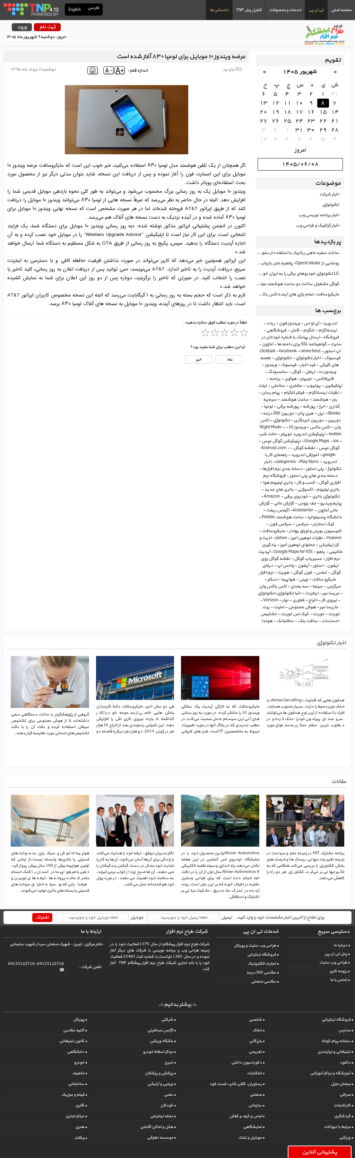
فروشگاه (331, 337)
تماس (321, 572)
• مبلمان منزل (342, 1084)
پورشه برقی (288, 406)
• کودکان (168, 1105)
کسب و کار (306, 482)
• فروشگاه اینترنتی (263, 954)
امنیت (279, 607)
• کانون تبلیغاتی (73, 1041)
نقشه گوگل (304, 448)
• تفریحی (257, 1052)
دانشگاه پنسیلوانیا (324, 517)
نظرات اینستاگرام (323, 392)
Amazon (272, 496)
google (329, 455)
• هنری (81, 1127)
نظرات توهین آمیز (307, 538)
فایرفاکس (324, 378)
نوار (285, 600)
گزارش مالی (284, 503)
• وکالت (80, 1138)
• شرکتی (168, 1019)
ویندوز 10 (297, 427)
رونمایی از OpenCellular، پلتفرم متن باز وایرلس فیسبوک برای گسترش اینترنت (297, 263)
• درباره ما (342, 945)
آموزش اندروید (305, 455)
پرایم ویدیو (331, 503)
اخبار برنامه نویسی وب (318, 215)
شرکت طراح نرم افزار (187, 932)
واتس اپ (285, 565)
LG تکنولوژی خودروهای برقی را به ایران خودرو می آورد (297, 273)
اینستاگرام (327, 330)
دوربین (333, 420)
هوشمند (320, 399)
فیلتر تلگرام (294, 392)
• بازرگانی (257, 1041)
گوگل (296, 371)
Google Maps (316, 441)
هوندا (266, 621)
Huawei (334, 538)
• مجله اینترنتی (163, 1116)
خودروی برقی (296, 496)
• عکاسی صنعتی (265, 981)
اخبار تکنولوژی (308, 358)
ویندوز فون (289, 323)
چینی (303, 579)
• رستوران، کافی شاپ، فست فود (237, 1084)
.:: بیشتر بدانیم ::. (177, 1005)
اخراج (312, 600)
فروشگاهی (276, 330)
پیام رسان (270, 392)
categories (285, 461)
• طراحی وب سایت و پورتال (256, 945)
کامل (294, 330)
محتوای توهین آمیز (297, 544)
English (74, 9)
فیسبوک (288, 365)
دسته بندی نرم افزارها (282, 468)
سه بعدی (300, 586)
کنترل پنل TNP (249, 10)
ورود (22, 27)
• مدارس (345, 1030)
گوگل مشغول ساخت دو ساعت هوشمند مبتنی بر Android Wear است (297, 284)
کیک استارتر (323, 524)
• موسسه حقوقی (161, 1137)
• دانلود (346, 1062)
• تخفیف (79, 1073)
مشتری (295, 385)
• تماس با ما (340, 980)
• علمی (170, 1095)
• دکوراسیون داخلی (248, 1062)
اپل (320, 413)
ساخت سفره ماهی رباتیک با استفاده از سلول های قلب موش (297, 252)
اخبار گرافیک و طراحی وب (317, 225)
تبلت (262, 385)
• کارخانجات (343, 1105)
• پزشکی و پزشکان (160, 1073)
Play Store (309, 461)
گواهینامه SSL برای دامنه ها (302, 344)
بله (229, 359)
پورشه (309, 406)
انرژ (322, 406)
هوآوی (290, 378)
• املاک (258, 1030)
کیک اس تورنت (294, 614)
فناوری (298, 600)
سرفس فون (280, 524)
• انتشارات (256, 1073)
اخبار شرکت (329, 194)
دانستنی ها (219, 10)
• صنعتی (257, 1095)
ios (336, 441)
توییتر (306, 378)
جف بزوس (307, 503)
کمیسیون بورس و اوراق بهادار (315, 531)
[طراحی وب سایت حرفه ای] (30, 9)
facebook (288, 351)
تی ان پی (316, 10)
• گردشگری (343, 1116)
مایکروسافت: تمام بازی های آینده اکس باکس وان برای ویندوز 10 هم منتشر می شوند (297, 294)
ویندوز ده (327, 371)
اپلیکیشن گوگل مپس (281, 441)
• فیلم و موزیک (74, 1095)
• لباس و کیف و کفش (247, 1116)
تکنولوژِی (281, 420)
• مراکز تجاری (76, 1116)
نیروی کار (329, 600)
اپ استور (332, 351)
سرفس (302, 524)
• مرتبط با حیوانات (338, 1127)
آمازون (267, 344)
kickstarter (303, 510)
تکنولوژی (330, 204)
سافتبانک (285, 621)
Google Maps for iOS (293, 551)
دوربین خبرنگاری (308, 420)
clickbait (267, 351)
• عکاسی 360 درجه (262, 972)
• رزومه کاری (339, 971)
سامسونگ (277, 371)
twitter (335, 434)
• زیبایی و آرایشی (161, 1084)
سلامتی (278, 385)
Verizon (270, 600)
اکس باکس (320, 427)
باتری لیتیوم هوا (278, 482)
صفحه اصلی (341, 10)
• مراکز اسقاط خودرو (159, 1052)
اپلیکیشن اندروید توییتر (302, 434)
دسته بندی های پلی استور (313, 475)
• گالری (81, 1105)
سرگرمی (334, 586)
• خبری (170, 1062)
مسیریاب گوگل (308, 558)
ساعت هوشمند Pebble (283, 517)
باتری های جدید (279, 489)
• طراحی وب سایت (334, 962)
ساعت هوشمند (294, 399)
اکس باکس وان (273, 586)
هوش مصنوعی (302, 607)
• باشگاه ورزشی (163, 1041)
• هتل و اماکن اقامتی (158, 1127)
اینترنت (311, 593)
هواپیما (288, 579)
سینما (317, 586)
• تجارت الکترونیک (263, 963)
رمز (334, 399)
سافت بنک (308, 621)
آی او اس (311, 323)
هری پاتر (305, 413)
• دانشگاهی (77, 1052)
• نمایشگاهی (254, 1127)
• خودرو (80, 1062)
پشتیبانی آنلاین (319, 1152)
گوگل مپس (329, 448)
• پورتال (80, 1019)
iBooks (334, 413)
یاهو (320, 551)
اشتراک (42, 917)
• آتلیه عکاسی (75, 1030)
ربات (270, 323)
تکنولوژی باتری (326, 496)
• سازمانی (256, 1105)
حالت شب (268, 434)
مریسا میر (330, 593)
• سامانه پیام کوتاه (337, 1041)
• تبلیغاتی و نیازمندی (335, 1052)
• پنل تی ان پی (337, 954)
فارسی (93, 8)
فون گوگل (302, 572)
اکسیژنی (305, 489)
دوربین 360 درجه (278, 413)
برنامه (274, 378)
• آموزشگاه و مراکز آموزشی (331, 1073)
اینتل (310, 371)
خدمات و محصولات (285, 10)
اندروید (330, 323)
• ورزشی (346, 1137)
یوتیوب (313, 385)
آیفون (303, 565)
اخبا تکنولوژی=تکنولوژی (279, 593)
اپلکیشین (333, 385)
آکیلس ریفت (277, 510)
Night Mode (271, 427)
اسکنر (272, 579)
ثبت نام (47, 27)
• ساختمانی (77, 1084)
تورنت (318, 614)
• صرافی (346, 1095)
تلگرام (308, 330)
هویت (283, 572)
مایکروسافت (273, 531)
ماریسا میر (329, 607)
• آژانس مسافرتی (161, 1030)
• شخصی (257, 1019)
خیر (198, 359)
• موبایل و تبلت (251, 1137)
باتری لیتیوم (328, 489)
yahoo (281, 538)
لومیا (268, 406)
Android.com (273, 448)
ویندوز (271, 365)
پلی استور (315, 468)
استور (318, 565)
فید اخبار (307, 365)
